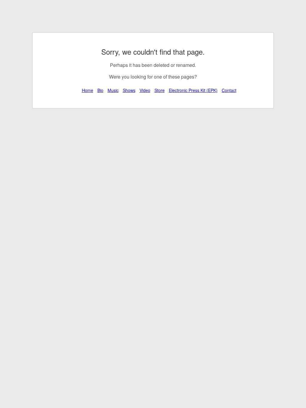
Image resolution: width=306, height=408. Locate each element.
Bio (100, 90)
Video (145, 90)
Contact (229, 90)
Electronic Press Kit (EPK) (193, 90)
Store (159, 90)
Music (113, 90)
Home (87, 90)
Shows (129, 90)
